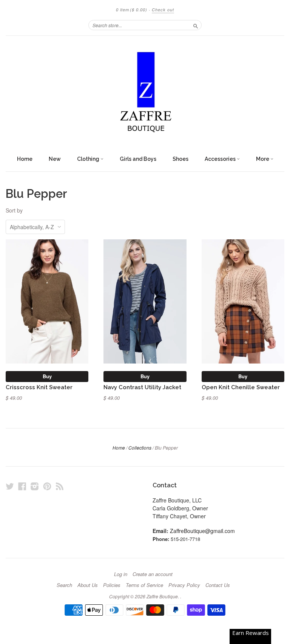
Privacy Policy (184, 585)
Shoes (180, 159)
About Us (87, 585)
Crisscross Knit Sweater (39, 387)
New (55, 159)
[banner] (145, 93)
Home (24, 159)
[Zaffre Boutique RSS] (60, 486)
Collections (139, 447)
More (263, 159)
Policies (111, 585)
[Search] (195, 25)
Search (64, 585)
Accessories (221, 159)
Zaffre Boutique (162, 596)
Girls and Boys (138, 159)
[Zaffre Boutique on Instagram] (35, 486)
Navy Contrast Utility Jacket (142, 387)
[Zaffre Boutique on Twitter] (10, 486)
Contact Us (217, 585)
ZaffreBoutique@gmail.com (202, 531)
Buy (47, 376)
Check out (163, 9)
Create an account (153, 574)
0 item (131, 9)
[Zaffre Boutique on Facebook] (22, 486)
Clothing (88, 159)
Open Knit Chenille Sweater (241, 387)
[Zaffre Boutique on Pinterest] (47, 486)
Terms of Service (144, 585)
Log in (120, 574)
